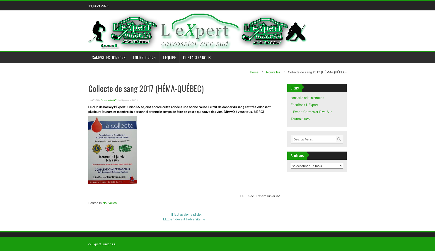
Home (254, 72)
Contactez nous (197, 57)
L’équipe (169, 57)
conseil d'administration (307, 97)
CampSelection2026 (109, 57)
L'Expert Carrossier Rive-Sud (311, 111)
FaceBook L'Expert (304, 104)
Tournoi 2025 (144, 57)
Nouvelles (273, 72)
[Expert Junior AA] (198, 30)
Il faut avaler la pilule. (184, 214)
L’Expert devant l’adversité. (184, 219)
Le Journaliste (109, 100)
